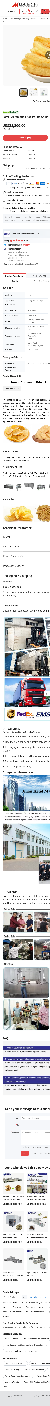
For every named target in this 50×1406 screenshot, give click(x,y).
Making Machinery (12, 1369)
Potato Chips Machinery (34, 1369)
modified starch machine (12, 1312)
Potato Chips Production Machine (18, 1376)
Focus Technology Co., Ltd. (32, 1396)
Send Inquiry (25, 138)
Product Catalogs (39, 1297)
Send (25, 1153)
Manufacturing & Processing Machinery (23, 19)
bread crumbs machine (35, 1312)
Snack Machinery (11, 1339)
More (5, 1387)
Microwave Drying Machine (36, 1302)
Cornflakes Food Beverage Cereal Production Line (24, 1351)
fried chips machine (33, 1307)
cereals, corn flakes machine (14, 1307)
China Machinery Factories (15, 1363)
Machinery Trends (12, 1382)
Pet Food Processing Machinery (36, 1339)
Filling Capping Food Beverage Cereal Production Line (26, 1345)
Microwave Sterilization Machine (14, 1302)
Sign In (6, 264)
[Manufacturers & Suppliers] (25, 4)
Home (5, 19)
